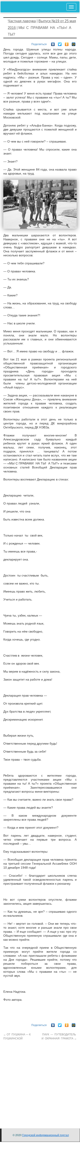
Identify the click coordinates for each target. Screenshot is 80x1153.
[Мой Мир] (73, 43)
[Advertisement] (40, 1081)
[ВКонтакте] (53, 43)
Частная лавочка (22, 21)
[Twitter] (60, 43)
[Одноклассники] (66, 43)
